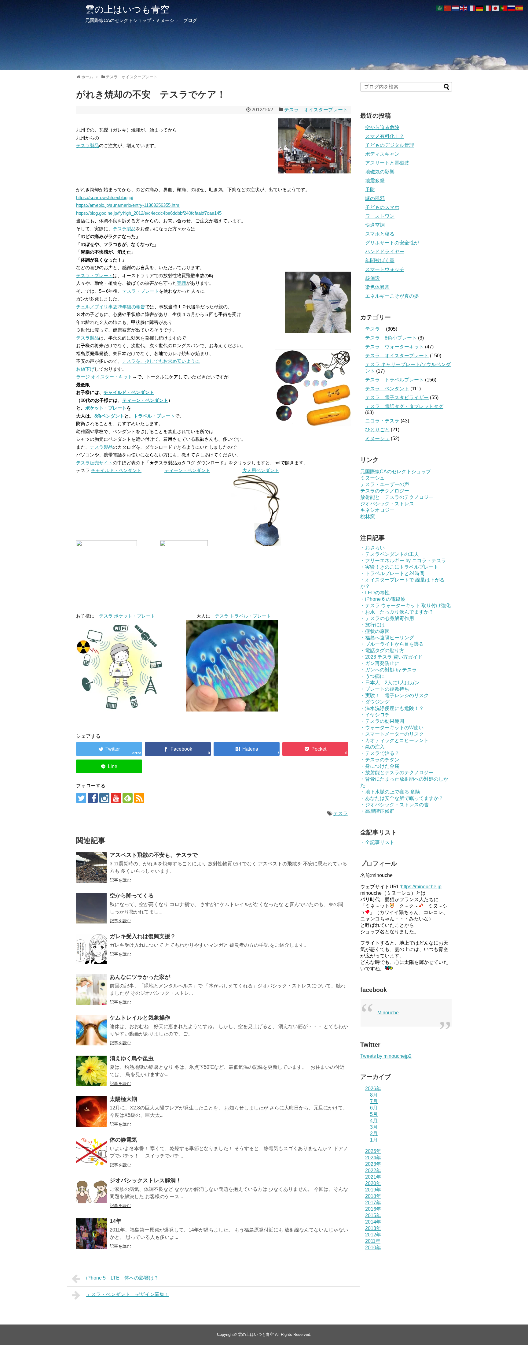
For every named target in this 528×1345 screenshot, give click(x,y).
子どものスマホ (382, 207)
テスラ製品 (87, 145)
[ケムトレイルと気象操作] (91, 1030)
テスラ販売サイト (94, 462)
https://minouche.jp (421, 886)
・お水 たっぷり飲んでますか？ (397, 612)
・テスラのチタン (379, 759)
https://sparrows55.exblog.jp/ (104, 197)
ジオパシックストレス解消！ (145, 1180)
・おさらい (372, 547)
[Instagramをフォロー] (104, 798)
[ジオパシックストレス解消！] (91, 1193)
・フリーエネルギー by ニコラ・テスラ (403, 560)
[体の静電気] (91, 1152)
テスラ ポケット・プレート (127, 616)
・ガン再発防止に (379, 663)
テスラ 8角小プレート (391, 337)
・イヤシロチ (375, 714)
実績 (181, 283)
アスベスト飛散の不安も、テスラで (154, 855)
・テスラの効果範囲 (382, 721)
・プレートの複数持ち (384, 689)
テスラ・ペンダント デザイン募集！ (127, 1294)
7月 (374, 1101)
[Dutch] (456, 7)
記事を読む (120, 880)
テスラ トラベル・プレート (243, 616)
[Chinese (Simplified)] (448, 7)
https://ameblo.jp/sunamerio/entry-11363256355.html (128, 205)
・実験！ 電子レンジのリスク (394, 695)
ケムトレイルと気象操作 (140, 1018)
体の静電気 (123, 1140)
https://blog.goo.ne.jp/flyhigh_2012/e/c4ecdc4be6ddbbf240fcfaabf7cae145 (149, 213)
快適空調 (375, 225)
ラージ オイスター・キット (104, 376)
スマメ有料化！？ (384, 136)
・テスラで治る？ (379, 753)
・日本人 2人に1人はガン (390, 682)
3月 (374, 1127)
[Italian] (488, 7)
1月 (374, 1140)
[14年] (91, 1233)
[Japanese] (496, 7)
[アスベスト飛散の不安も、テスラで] (91, 867)
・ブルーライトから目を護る (392, 644)
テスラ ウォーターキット (394, 346)
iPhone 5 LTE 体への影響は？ (122, 1277)
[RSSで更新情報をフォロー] (139, 798)
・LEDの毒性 (375, 592)
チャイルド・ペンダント (129, 392)
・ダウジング (375, 701)
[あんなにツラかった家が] (91, 989)
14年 (115, 1221)
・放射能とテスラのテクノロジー (397, 772)
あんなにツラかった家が (140, 977)
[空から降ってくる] (91, 908)
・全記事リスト (377, 842)
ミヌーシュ (377, 438)
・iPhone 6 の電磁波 (382, 599)
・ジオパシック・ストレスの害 (394, 804)
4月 (374, 1120)
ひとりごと (377, 429)
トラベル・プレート (154, 415)
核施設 (372, 278)
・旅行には (372, 624)
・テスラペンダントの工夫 (389, 554)
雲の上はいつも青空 (127, 9)
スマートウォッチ (384, 269)
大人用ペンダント (260, 470)
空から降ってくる (132, 896)
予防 (370, 189)
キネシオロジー (377, 510)
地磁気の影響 (379, 171)
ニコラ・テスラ (382, 420)
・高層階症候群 (377, 811)
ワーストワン (379, 216)
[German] (480, 7)
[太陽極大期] (91, 1111)
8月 (374, 1095)
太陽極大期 (123, 1099)
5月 (374, 1114)
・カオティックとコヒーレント (394, 740)
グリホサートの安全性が (392, 242)
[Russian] (511, 7)
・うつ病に (372, 676)
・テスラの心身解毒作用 (387, 618)
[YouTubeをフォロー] (116, 798)
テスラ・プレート (94, 275)
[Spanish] (519, 7)
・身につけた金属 (379, 766)
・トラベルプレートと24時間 (392, 573)
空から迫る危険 (382, 127)
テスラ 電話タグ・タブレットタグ (404, 406)
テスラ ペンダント (387, 388)
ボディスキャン (382, 154)
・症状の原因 (375, 631)
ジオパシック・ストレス (387, 503)
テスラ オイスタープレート (316, 109)
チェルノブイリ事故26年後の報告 (110, 306)
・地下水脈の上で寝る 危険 (390, 791)
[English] (464, 7)
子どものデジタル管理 (389, 145)
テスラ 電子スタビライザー (397, 397)
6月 (374, 1107)
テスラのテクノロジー (384, 490)
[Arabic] (440, 7)
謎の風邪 (375, 198)
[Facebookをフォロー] (93, 798)
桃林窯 (367, 516)
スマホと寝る (379, 233)
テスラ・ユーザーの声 (384, 484)
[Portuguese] (504, 7)
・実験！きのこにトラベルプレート (399, 567)
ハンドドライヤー (384, 251)
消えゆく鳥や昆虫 (132, 1058)
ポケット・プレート (106, 408)
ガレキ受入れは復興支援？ (143, 936)
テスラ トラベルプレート (394, 379)
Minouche (388, 1012)
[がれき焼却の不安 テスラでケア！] (247, 749)
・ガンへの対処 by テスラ (388, 669)
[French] (472, 7)
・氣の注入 (372, 746)
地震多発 (375, 180)
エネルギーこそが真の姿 (392, 296)
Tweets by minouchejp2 (386, 1056)
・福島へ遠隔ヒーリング (387, 637)
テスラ (340, 813)
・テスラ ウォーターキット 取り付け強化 (405, 605)
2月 (374, 1133)
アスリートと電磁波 (387, 162)
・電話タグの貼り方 (382, 650)
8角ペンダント (109, 415)
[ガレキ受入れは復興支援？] (91, 949)
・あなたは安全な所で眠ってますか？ (401, 798)
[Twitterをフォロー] (81, 798)
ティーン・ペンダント (145, 400)
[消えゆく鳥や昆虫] (91, 1071)
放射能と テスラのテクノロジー (397, 497)
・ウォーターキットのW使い (392, 727)
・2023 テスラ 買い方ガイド (391, 656)
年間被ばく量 (379, 260)
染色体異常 (377, 287)
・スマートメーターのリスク (392, 734)
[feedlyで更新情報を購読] (128, 798)
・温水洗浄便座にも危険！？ (392, 708)
